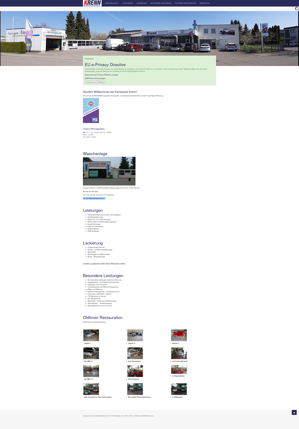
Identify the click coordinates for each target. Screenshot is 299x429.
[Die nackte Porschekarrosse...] (135, 389)
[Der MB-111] (91, 353)
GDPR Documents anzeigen (95, 78)
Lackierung (141, 3)
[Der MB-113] (91, 371)
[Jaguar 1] (91, 335)
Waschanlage (111, 3)
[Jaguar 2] (135, 335)
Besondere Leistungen (160, 3)
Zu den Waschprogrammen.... (94, 198)
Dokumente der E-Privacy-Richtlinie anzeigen (101, 75)
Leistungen (128, 3)
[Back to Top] (294, 412)
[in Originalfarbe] (179, 370)
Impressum (205, 3)
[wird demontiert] (135, 353)
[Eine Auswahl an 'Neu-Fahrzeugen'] (91, 389)
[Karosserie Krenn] (92, 3)
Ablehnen (101, 82)
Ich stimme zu (91, 82)
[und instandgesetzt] (179, 353)
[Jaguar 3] (179, 335)
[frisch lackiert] (135, 371)
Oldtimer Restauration (185, 3)
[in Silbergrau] (179, 389)
